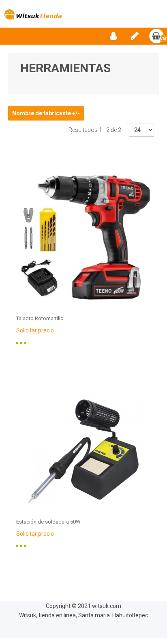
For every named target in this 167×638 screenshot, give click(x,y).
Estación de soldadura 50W (48, 522)
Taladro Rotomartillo (40, 318)
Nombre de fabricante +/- (46, 113)
